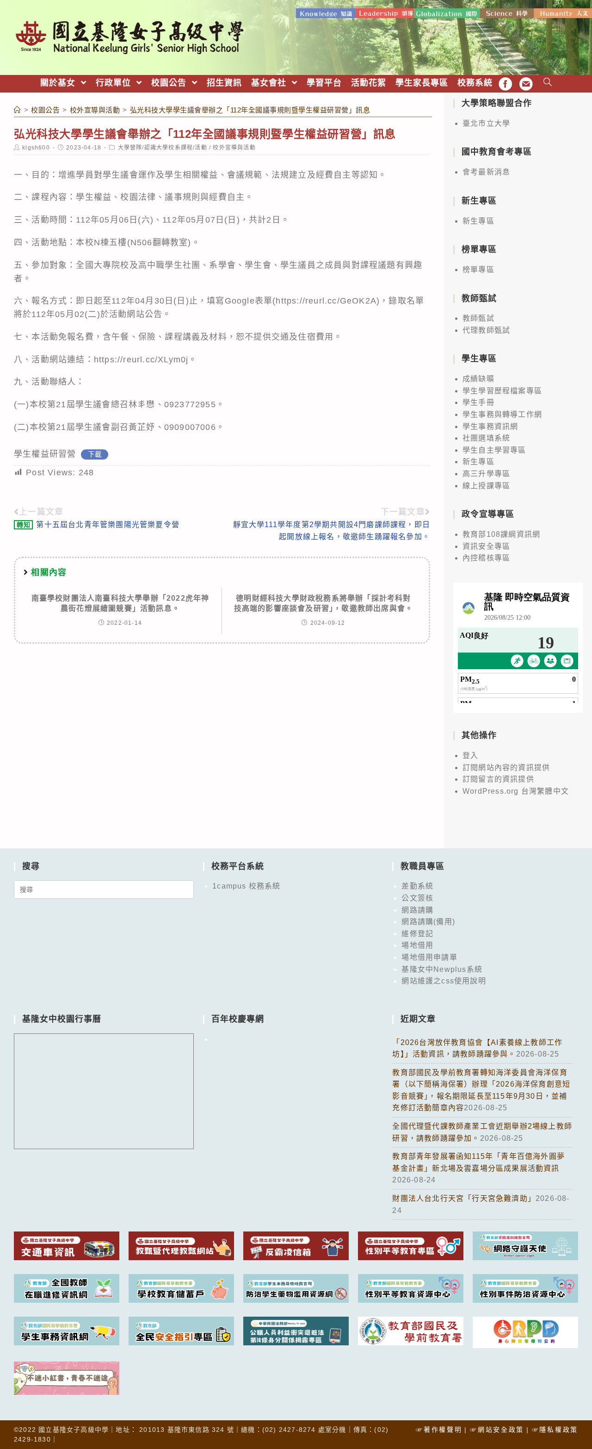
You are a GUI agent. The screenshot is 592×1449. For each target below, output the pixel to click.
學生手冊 (478, 402)
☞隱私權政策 (555, 1429)
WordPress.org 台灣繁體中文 (515, 791)
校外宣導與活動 (234, 147)
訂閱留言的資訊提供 (498, 779)
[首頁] (17, 110)
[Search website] (548, 83)
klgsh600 (36, 147)
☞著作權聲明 (439, 1429)
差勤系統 (417, 886)
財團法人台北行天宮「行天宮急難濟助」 (464, 1198)
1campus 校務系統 (246, 886)
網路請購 (417, 910)
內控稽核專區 (486, 558)
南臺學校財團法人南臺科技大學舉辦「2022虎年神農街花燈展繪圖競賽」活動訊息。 (120, 603)
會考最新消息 (486, 172)
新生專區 (478, 221)
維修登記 (417, 934)
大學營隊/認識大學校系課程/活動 (162, 147)
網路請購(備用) (428, 922)
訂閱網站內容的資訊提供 (506, 767)
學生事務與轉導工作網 (502, 414)
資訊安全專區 (486, 546)
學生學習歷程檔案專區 (502, 391)
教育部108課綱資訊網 (501, 534)
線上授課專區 (486, 486)
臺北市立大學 (486, 123)
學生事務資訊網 (490, 426)
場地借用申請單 (429, 957)
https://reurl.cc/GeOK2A (326, 300)
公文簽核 (417, 898)
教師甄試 (478, 318)
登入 (470, 755)
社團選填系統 (486, 438)
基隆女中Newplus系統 (441, 969)
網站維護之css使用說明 (443, 981)
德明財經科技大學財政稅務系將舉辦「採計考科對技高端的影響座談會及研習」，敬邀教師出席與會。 (323, 603)
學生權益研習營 (45, 454)
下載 (95, 454)
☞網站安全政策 (497, 1429)
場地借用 (417, 945)
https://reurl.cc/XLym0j (141, 359)
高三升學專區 (486, 474)
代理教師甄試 (486, 330)
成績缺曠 (478, 379)
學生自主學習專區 (494, 450)
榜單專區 (478, 270)
